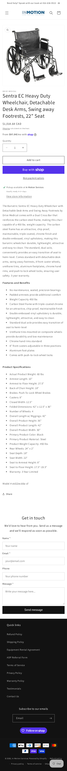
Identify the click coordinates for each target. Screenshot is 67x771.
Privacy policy (17, 764)
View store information (19, 196)
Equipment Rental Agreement (23, 649)
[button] (7, 13)
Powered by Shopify (38, 758)
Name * (6, 538)
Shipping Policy (15, 642)
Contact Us (13, 696)
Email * (6, 553)
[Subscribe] (50, 718)
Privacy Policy (14, 672)
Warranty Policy (15, 680)
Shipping (6, 128)
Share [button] (9, 494)
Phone (6, 568)
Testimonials (14, 688)
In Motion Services (20, 758)
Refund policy (56, 758)
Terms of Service (16, 665)
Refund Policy (14, 634)
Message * (7, 583)
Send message (33, 609)
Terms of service (34, 764)
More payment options (33, 178)
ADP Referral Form (17, 657)
